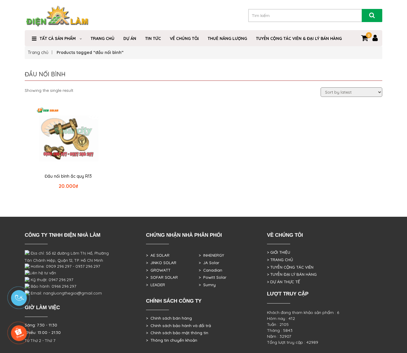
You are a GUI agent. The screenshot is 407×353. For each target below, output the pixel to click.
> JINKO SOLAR (161, 262)
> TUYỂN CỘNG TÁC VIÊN (290, 267)
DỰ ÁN (129, 38)
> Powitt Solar (212, 277)
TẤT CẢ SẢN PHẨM (58, 38)
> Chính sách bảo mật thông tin (177, 332)
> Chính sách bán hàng (169, 318)
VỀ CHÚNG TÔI (184, 38)
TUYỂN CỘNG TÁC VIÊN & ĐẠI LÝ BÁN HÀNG (299, 38)
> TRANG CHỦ (280, 259)
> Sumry (207, 284)
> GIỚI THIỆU (278, 252)
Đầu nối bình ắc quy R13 (68, 176)
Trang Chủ (102, 38)
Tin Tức (153, 38)
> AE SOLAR (158, 255)
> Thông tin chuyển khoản (171, 340)
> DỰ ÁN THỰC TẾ (283, 281)
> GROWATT (158, 270)
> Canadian (210, 270)
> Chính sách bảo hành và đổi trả (178, 325)
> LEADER (155, 284)
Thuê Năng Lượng (227, 38)
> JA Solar (209, 262)
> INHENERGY (211, 255)
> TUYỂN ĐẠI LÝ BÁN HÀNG (292, 274)
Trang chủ (38, 52)
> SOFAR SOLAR (162, 277)
